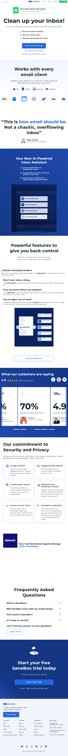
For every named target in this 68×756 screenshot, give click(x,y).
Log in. (43, 54)
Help (49, 1)
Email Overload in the (57, 731)
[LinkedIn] (46, 748)
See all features (34, 358)
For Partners (38, 723)
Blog (36, 732)
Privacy (21, 732)
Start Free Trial (34, 682)
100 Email (55, 727)
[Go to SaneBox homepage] (34, 1)
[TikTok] (26, 748)
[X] (41, 748)
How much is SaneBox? (20, 614)
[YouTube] (22, 748)
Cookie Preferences (10, 735)
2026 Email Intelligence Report (56, 724)
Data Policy (23, 729)
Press (36, 729)
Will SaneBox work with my (30, 609)
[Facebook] (36, 748)
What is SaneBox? (17, 603)
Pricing (54, 1)
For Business (7, 732)
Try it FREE (63, 1)
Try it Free (11, 714)
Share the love (39, 735)
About (21, 723)
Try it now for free (34, 46)
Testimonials (38, 726)
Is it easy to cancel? (18, 620)
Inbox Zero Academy (56, 734)
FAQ (4, 723)
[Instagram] (31, 748)
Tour (44, 1)
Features (6, 726)
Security (21, 726)
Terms (21, 735)
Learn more (15, 632)
